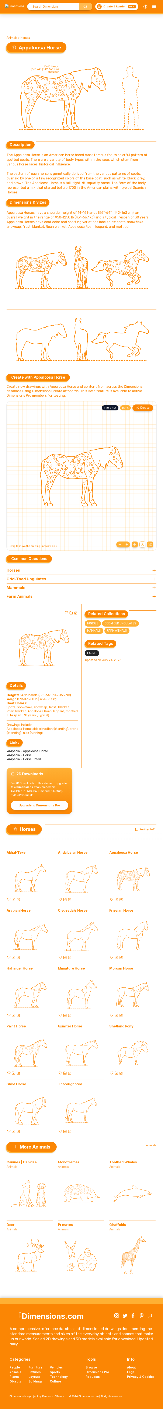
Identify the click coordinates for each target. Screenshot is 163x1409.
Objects (15, 1381)
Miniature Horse (71, 968)
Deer (11, 1225)
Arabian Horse (19, 910)
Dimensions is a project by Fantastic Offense (37, 1396)
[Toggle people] (142, 544)
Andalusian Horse (72, 852)
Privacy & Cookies (141, 1376)
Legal (131, 1372)
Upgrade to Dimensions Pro (39, 805)
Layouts (35, 1376)
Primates (65, 1225)
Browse (91, 1367)
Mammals (94, 630)
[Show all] (135, 544)
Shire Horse (16, 1084)
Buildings (35, 1381)
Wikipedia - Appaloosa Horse (27, 751)
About (131, 1367)
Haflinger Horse (20, 968)
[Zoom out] (119, 544)
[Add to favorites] (66, 612)
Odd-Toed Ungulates (120, 623)
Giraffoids (117, 1225)
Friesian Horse (121, 910)
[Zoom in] (126, 544)
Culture (55, 1381)
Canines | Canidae (22, 1162)
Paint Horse (16, 1026)
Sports (55, 1372)
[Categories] (154, 6)
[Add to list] (71, 612)
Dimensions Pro (97, 1372)
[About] (145, 6)
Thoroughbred (70, 1084)
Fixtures (35, 1372)
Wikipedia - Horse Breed (24, 759)
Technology (59, 1376)
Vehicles (56, 1367)
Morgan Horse (121, 968)
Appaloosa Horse (123, 852)
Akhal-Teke (16, 852)
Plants (14, 1376)
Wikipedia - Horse (19, 755)
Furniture (35, 1367)
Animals (12, 38)
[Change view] (150, 544)
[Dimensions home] (14, 6)
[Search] (85, 6)
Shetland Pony (121, 1026)
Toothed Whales (123, 1162)
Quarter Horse (70, 1026)
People (15, 1367)
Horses (25, 38)
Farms (92, 653)
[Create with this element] (75, 612)
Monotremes (68, 1162)
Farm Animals (117, 630)
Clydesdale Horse (72, 910)
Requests (93, 1376)
